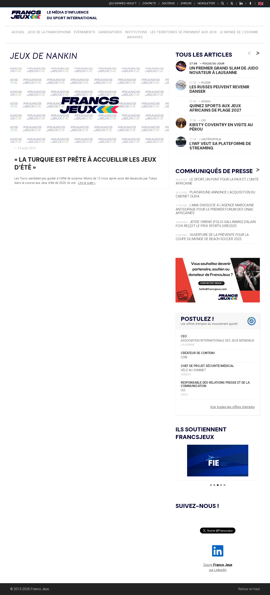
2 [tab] (214, 485)
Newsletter (206, 3)
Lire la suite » (87, 183)
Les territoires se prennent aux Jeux (183, 32)
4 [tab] (221, 485)
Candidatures (110, 32)
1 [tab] (211, 485)
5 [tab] (224, 485)
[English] (261, 3)
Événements (84, 32)
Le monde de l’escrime (239, 32)
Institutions (136, 32)
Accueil (18, 32)
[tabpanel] (218, 461)
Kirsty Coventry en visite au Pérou (221, 127)
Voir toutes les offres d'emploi (232, 407)
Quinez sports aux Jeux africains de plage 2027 (215, 108)
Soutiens (168, 3)
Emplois (186, 3)
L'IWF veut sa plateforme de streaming (220, 146)
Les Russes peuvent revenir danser (219, 89)
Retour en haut (249, 589)
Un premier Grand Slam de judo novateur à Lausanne (223, 70)
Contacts (149, 3)
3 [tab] (218, 485)
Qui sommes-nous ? (122, 3)
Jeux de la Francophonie (49, 32)
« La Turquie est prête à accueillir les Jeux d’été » (85, 163)
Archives (135, 37)
